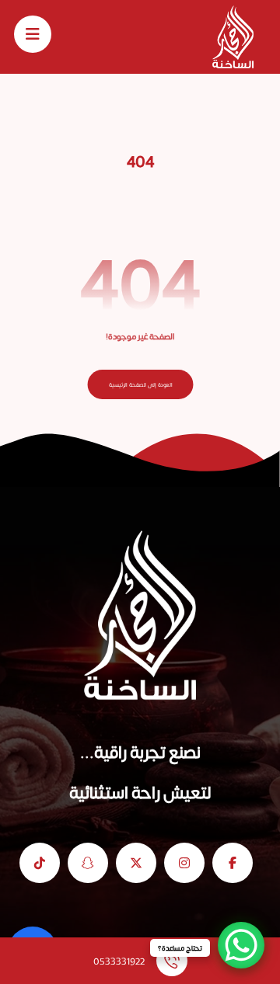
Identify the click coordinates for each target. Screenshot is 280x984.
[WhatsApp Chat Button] (241, 945)
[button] (32, 34)
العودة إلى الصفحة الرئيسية (140, 385)
